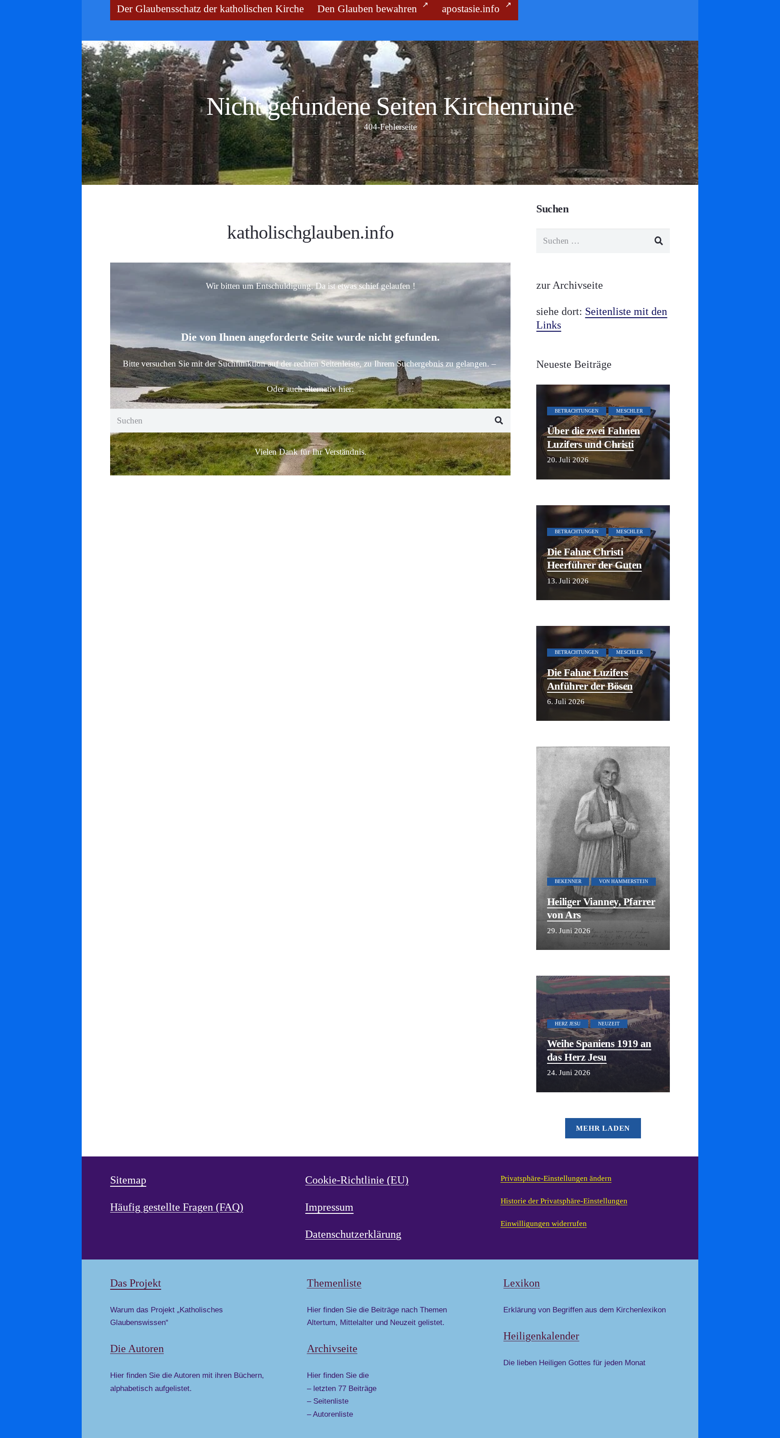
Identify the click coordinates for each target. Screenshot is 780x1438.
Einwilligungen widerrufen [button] (544, 1223)
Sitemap (128, 1180)
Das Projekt (135, 1283)
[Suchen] (499, 420)
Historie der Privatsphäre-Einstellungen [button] (564, 1201)
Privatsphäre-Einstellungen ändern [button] (556, 1178)
